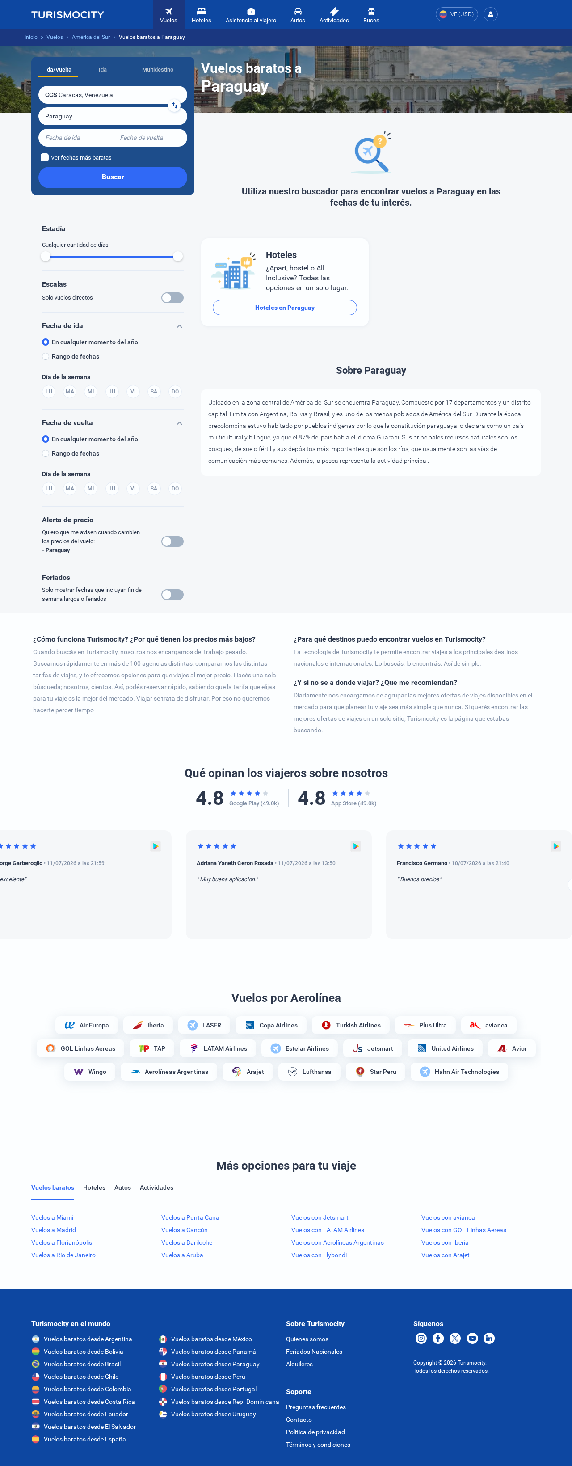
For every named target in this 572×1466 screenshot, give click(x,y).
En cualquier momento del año (95, 342)
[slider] (45, 256)
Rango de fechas (75, 356)
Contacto (299, 1419)
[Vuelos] (67, 14)
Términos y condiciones (318, 1444)
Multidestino (157, 69)
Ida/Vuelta (58, 69)
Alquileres (299, 1364)
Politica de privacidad (315, 1432)
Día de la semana (66, 376)
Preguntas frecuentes (316, 1407)
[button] (491, 14)
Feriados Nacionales (314, 1351)
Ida (103, 69)
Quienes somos (307, 1339)
